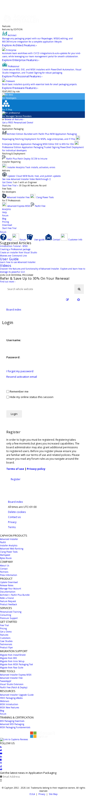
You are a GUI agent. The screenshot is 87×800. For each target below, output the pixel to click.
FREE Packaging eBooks (11, 697)
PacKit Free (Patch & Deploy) (13, 687)
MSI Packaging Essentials (12, 721)
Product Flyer (6, 647)
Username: (13, 340)
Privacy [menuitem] (12, 522)
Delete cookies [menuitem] (17, 512)
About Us (4, 565)
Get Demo (7, 182)
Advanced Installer (9, 539)
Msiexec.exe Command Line (13, 255)
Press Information (8, 575)
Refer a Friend (7, 598)
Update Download (9, 582)
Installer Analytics (8, 545)
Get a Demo (6, 631)
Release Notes (6, 585)
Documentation (7, 591)
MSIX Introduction (9, 704)
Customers (5, 637)
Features (6, 26)
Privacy (41, 794)
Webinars (4, 701)
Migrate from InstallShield (13, 654)
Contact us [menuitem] (14, 517)
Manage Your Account (10, 588)
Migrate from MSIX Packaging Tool (16, 664)
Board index (15, 502)
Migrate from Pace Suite (11, 667)
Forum (5, 215)
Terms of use (15, 469)
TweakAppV (5, 681)
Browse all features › (14, 119)
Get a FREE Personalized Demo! (17, 122)
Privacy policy (36, 469)
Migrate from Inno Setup (12, 661)
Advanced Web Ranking (11, 548)
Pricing (5, 221)
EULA (32, 794)
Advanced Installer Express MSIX (15, 674)
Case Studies (6, 641)
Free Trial (4, 625)
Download (7, 225)
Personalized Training (10, 611)
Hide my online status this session (31, 397)
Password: (13, 357)
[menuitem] (78, 299)
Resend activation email (21, 377)
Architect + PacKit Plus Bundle (15, 594)
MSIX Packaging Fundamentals (15, 727)
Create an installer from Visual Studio (18, 252)
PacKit (3, 542)
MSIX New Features (9, 707)
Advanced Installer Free (11, 677)
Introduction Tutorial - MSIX (14, 246)
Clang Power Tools (9, 551)
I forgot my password (19, 371)
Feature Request (8, 601)
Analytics (6, 209)
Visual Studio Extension (11, 684)
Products (6, 125)
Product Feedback (8, 604)
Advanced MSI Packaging (12, 724)
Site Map (53, 794)
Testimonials (6, 644)
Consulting (5, 614)
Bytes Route (6, 558)
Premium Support (9, 618)
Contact (4, 568)
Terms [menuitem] (12, 527)
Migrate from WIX (8, 658)
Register (15, 479)
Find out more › (7, 281)
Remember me (19, 391)
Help (4, 212)
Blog (4, 218)
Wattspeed (5, 554)
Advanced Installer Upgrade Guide (17, 694)
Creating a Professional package (15, 249)
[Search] (79, 289)
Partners (4, 571)
